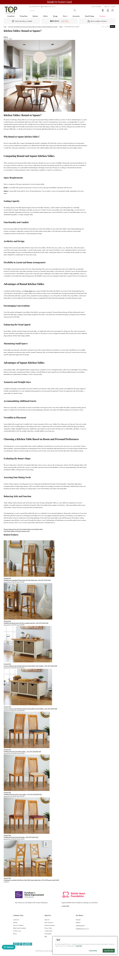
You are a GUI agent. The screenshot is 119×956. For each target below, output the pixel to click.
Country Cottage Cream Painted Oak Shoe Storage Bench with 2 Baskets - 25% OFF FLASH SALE (30, 666)
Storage (55, 16)
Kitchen (45, 16)
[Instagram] (30, 944)
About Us (106, 6)
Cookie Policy (79, 946)
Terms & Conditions (18, 925)
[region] (85, 945)
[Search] (74, 10)
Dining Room (23, 16)
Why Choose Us (49, 922)
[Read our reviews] (59, 21)
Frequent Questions (50, 925)
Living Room (11, 16)
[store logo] (11, 13)
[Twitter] (14, 944)
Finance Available (96, 6)
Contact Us (16, 920)
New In (65, 16)
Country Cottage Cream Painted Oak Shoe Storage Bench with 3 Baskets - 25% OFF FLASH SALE (30, 709)
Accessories (76, 16)
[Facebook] (17, 944)
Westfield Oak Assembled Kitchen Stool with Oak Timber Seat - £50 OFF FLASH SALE (27, 580)
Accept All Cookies (108, 950)
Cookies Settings (93, 950)
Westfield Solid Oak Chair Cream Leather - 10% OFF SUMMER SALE (23, 794)
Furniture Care (17, 931)
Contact (113, 6)
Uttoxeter (78, 920)
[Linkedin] (24, 944)
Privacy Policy (48, 928)
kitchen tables (28, 291)
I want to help (65, 906)
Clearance (102, 16)
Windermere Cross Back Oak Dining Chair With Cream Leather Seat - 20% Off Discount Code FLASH (31, 880)
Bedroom (35, 16)
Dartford (78, 922)
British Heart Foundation (19, 928)
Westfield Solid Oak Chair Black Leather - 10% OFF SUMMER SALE (22, 751)
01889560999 (35, 6)
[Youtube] (27, 944)
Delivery (15, 922)
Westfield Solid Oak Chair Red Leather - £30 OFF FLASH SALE (21, 837)
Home (5, 26)
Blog (46, 936)
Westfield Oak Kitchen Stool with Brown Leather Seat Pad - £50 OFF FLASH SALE (26, 623)
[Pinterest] (21, 944)
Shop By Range (89, 16)
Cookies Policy (49, 931)
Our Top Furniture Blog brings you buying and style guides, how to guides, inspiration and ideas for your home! (32, 26)
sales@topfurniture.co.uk (49, 6)
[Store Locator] (103, 10)
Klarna (15, 934)
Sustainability (48, 934)
